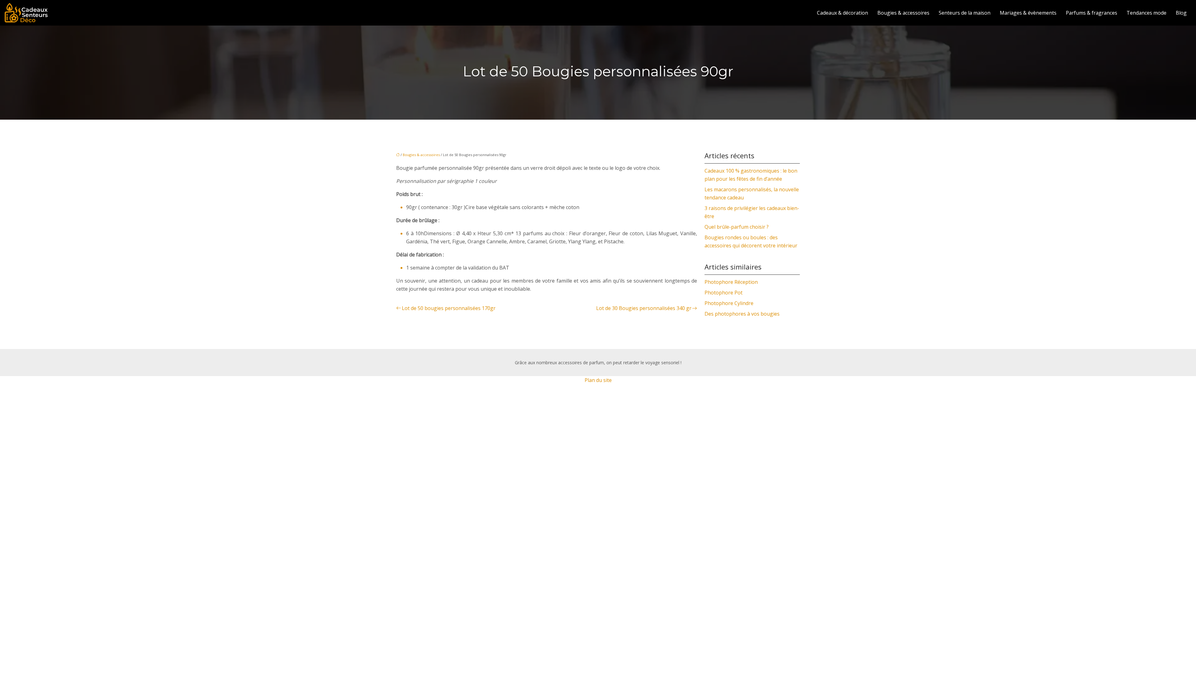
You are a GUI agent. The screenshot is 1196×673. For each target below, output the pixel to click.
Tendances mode (1146, 12)
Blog (1181, 12)
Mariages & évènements (1028, 12)
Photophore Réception (731, 282)
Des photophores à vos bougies (742, 313)
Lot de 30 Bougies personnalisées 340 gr (643, 308)
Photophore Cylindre (729, 303)
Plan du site (598, 380)
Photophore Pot (724, 292)
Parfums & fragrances (1091, 12)
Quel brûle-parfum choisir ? (737, 226)
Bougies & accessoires (903, 12)
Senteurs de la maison (964, 12)
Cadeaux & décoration (842, 12)
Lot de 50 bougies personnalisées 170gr (449, 308)
